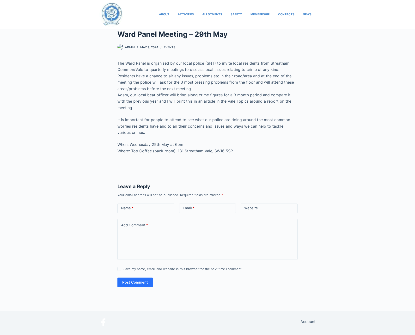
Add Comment (134, 225)
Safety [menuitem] (236, 14)
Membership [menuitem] (260, 14)
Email (189, 208)
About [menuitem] (164, 14)
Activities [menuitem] (186, 14)
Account (308, 321)
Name (127, 208)
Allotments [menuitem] (212, 14)
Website (251, 208)
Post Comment (135, 282)
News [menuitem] (307, 14)
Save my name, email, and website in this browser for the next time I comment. (183, 269)
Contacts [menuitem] (286, 14)
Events (169, 47)
